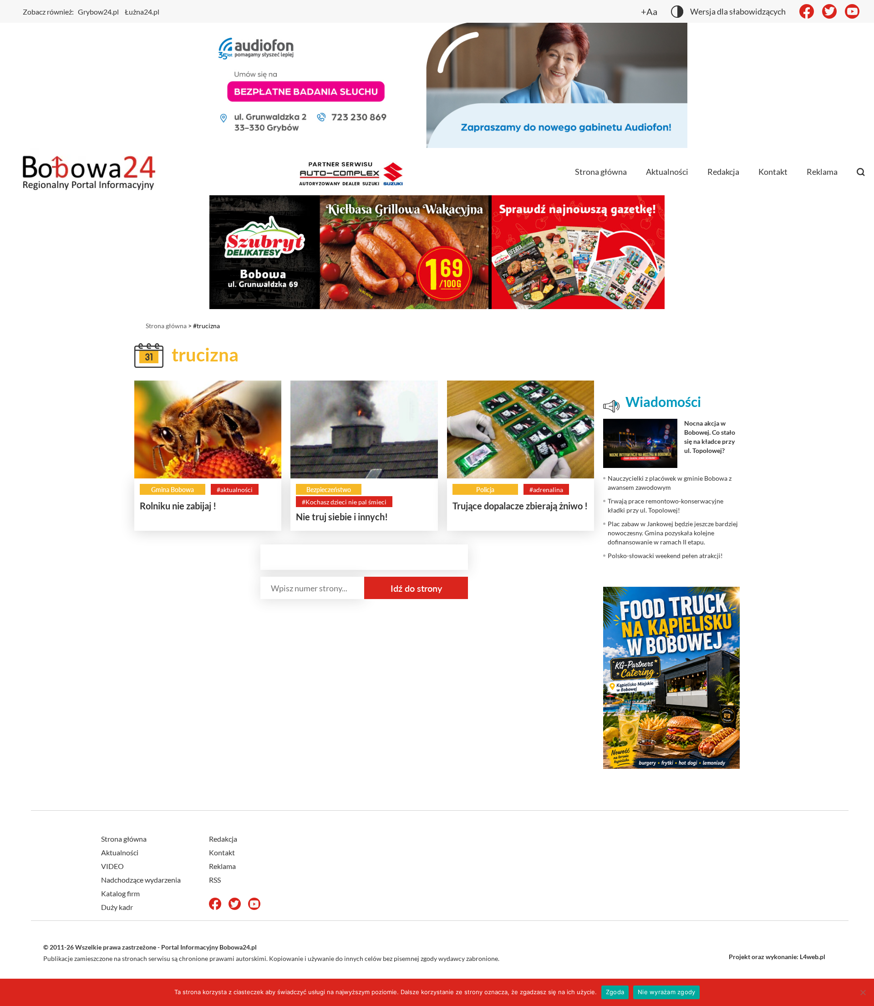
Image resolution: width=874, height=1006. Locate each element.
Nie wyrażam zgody (666, 992)
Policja (485, 489)
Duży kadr (117, 907)
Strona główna (601, 172)
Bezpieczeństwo (328, 489)
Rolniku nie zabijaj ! (178, 505)
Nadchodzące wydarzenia (141, 879)
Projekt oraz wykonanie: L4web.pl (777, 956)
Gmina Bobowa (172, 489)
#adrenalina (546, 489)
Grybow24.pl (98, 11)
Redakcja (723, 172)
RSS (215, 879)
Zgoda (615, 992)
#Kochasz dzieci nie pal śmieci (344, 502)
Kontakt (773, 172)
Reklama (822, 172)
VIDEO (112, 866)
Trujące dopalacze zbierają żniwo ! (520, 505)
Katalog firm (120, 893)
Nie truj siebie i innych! (342, 516)
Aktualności (667, 172)
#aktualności (235, 489)
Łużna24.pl (142, 11)
